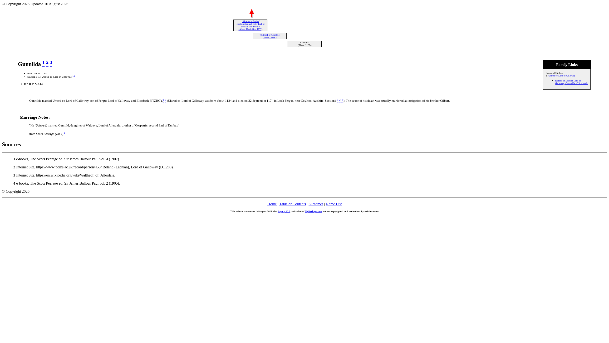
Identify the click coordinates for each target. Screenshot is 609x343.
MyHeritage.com (313, 211)
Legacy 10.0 (284, 211)
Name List (334, 204)
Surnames (316, 204)
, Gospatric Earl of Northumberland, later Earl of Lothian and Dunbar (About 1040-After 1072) (250, 25)
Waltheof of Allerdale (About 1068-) (270, 36)
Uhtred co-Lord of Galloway (561, 75)
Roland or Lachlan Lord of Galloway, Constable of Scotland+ (571, 82)
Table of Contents (292, 204)
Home (272, 204)
